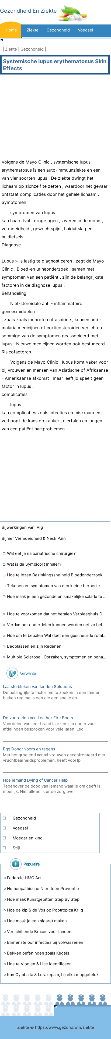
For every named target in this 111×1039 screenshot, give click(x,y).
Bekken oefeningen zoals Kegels (38, 953)
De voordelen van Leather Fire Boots (38, 717)
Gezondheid (58, 30)
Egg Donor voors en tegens (29, 748)
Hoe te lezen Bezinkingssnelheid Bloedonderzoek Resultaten (57, 574)
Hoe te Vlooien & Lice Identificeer (39, 963)
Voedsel (85, 30)
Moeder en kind (28, 838)
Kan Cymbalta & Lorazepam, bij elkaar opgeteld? (53, 974)
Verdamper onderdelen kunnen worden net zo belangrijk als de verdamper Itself (57, 624)
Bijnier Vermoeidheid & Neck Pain (34, 538)
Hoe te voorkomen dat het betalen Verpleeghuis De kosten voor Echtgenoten (57, 613)
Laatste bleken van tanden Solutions (37, 686)
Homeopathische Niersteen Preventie (43, 888)
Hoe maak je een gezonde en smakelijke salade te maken (57, 596)
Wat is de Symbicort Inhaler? (34, 564)
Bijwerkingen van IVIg (23, 527)
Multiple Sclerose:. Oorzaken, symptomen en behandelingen (57, 656)
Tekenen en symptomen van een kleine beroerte (53, 585)
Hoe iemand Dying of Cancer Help (35, 780)
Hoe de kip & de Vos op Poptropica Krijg (45, 910)
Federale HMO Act (24, 877)
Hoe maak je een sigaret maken (37, 920)
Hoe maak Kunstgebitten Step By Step (43, 899)
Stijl (16, 847)
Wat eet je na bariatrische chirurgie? (41, 553)
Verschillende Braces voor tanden (39, 931)
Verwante (28, 673)
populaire (31, 864)
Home (11, 30)
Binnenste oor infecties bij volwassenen (45, 942)
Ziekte (33, 30)
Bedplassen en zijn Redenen (34, 646)
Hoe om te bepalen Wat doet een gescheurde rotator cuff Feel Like (57, 635)
